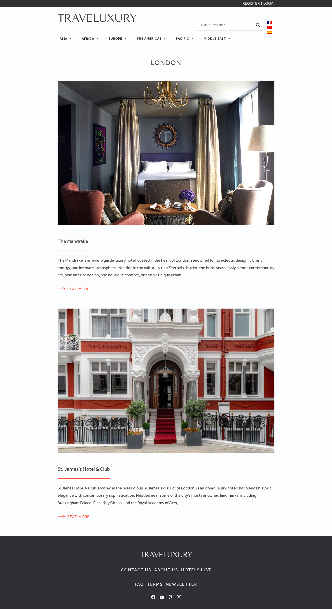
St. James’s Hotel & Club (84, 469)
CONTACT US (136, 569)
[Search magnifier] (258, 25)
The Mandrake (73, 241)
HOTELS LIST (196, 569)
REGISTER (251, 3)
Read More (78, 288)
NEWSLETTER (181, 584)
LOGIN (268, 3)
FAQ (139, 584)
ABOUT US (166, 569)
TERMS (155, 584)
